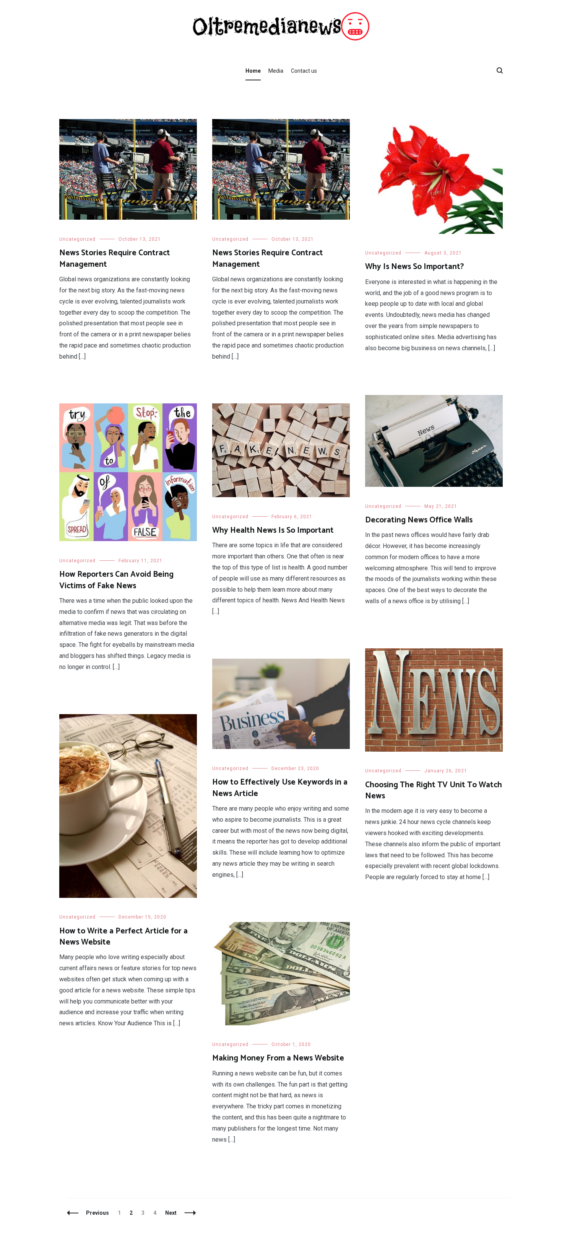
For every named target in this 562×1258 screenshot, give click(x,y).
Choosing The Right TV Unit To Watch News (433, 790)
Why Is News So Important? (414, 266)
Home (253, 71)
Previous (97, 1213)
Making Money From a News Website (278, 1058)
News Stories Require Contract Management (114, 258)
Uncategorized (77, 239)
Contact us (304, 71)
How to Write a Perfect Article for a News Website (123, 937)
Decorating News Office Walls (419, 520)
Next (171, 1213)
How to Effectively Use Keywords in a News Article (280, 788)
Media (275, 71)
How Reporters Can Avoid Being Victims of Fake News (116, 580)
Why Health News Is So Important (273, 530)
